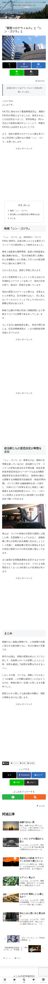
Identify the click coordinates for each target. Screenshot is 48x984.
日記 (6, 763)
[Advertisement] (24, 175)
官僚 (23, 763)
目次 (20, 205)
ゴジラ (15, 763)
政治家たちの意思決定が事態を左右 (25, 214)
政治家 (31, 763)
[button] (31, 73)
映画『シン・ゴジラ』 (19, 211)
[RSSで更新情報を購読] (35, 797)
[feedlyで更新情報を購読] (13, 797)
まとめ (13, 218)
